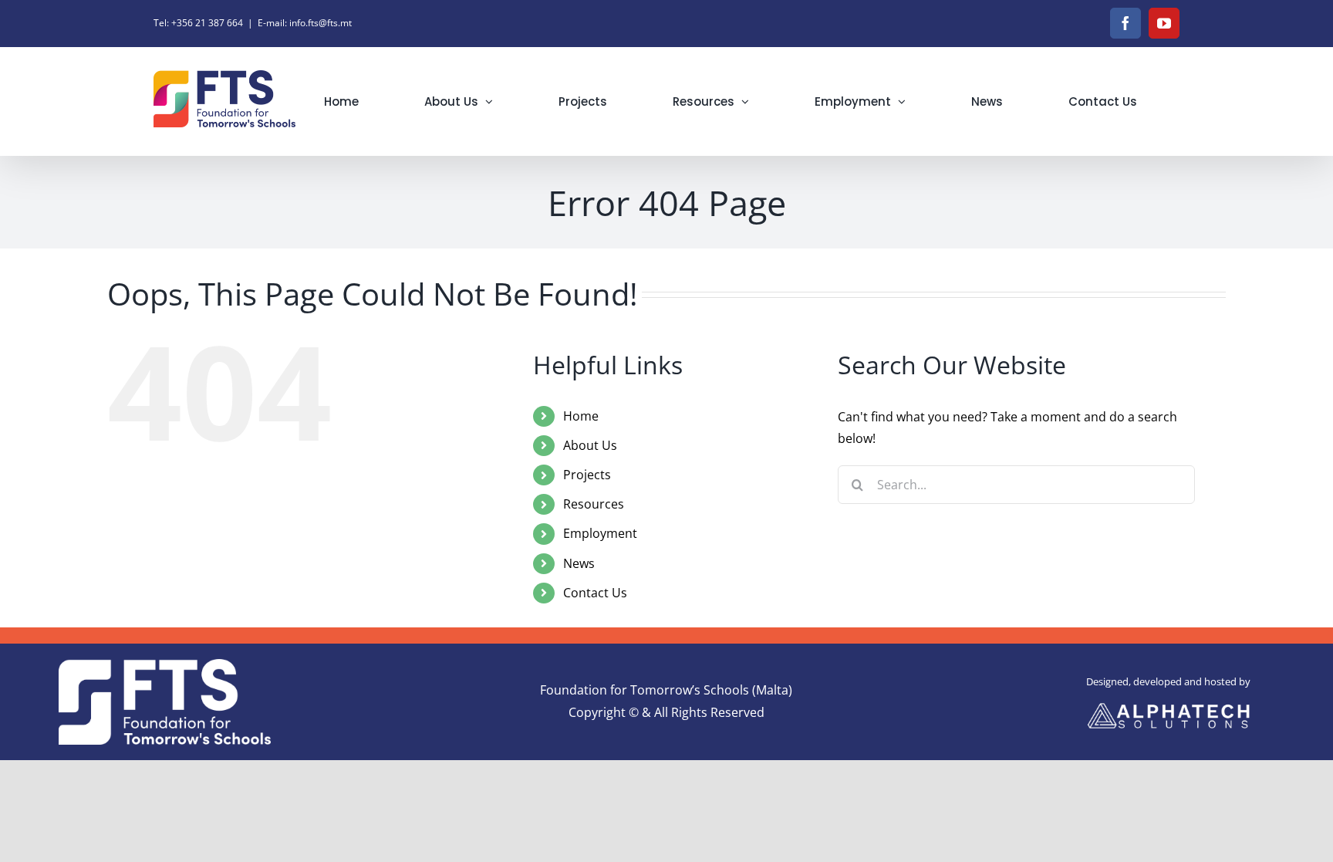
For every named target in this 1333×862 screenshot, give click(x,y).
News (579, 563)
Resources (593, 503)
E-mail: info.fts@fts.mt (305, 22)
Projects (587, 474)
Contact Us (595, 592)
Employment (600, 533)
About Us (590, 445)
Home (581, 415)
